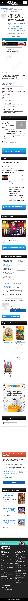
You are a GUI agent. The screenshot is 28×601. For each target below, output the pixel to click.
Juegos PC (18, 567)
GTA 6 (17, 579)
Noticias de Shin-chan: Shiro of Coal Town (12, 207)
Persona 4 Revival (20, 575)
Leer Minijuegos (6, 138)
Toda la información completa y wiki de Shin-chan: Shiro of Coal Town (13, 150)
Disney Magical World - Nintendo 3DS (10, 521)
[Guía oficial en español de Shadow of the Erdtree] (14, 44)
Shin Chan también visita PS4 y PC (11, 286)
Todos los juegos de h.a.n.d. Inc (16, 531)
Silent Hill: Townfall (20, 573)
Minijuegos (5, 144)
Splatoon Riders (19, 577)
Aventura (9, 497)
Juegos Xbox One (20, 565)
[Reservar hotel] (14, 397)
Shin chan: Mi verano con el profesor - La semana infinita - (8, 266)
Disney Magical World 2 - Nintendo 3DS (10, 509)
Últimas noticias (19, 554)
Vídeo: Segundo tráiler (8, 239)
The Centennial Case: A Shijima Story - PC (10, 494)
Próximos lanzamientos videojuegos (5, 556)
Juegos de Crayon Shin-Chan (10, 316)
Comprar (17, 310)
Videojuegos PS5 (20, 558)
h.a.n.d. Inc (12, 83)
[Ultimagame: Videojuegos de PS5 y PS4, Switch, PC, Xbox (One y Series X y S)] (12, 3)
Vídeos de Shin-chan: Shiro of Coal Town (13, 247)
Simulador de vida (11, 80)
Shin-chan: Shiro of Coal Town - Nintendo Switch (10, 473)
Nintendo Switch (19, 556)
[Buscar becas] (14, 543)
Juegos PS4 (18, 560)
